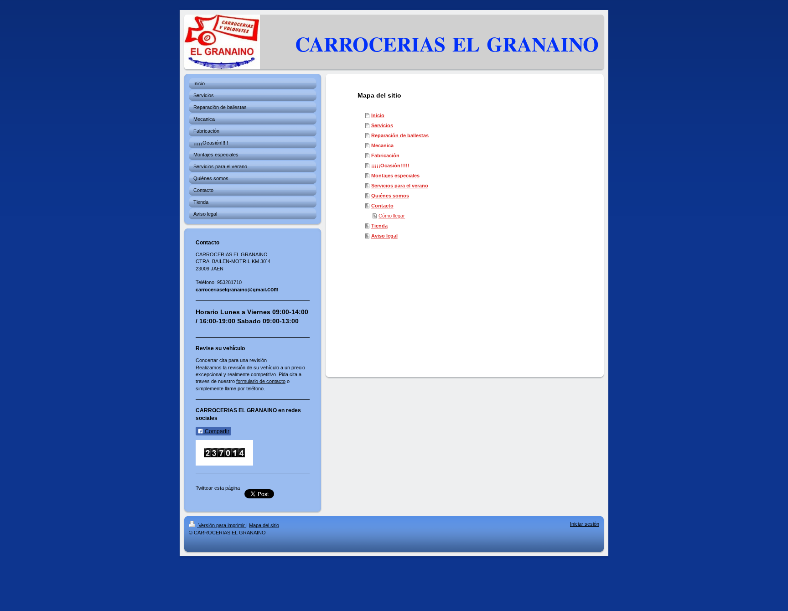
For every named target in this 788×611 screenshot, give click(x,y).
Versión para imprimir (221, 525)
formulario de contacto (260, 381)
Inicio (377, 115)
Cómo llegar (391, 215)
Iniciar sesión (584, 524)
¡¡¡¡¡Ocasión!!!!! (390, 165)
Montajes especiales (395, 175)
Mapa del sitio (264, 525)
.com (272, 289)
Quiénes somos (390, 195)
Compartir (216, 431)
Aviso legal (384, 235)
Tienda (379, 225)
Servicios (382, 125)
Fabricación (385, 155)
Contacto (382, 205)
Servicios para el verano (399, 185)
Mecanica (382, 145)
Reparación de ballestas (400, 135)
